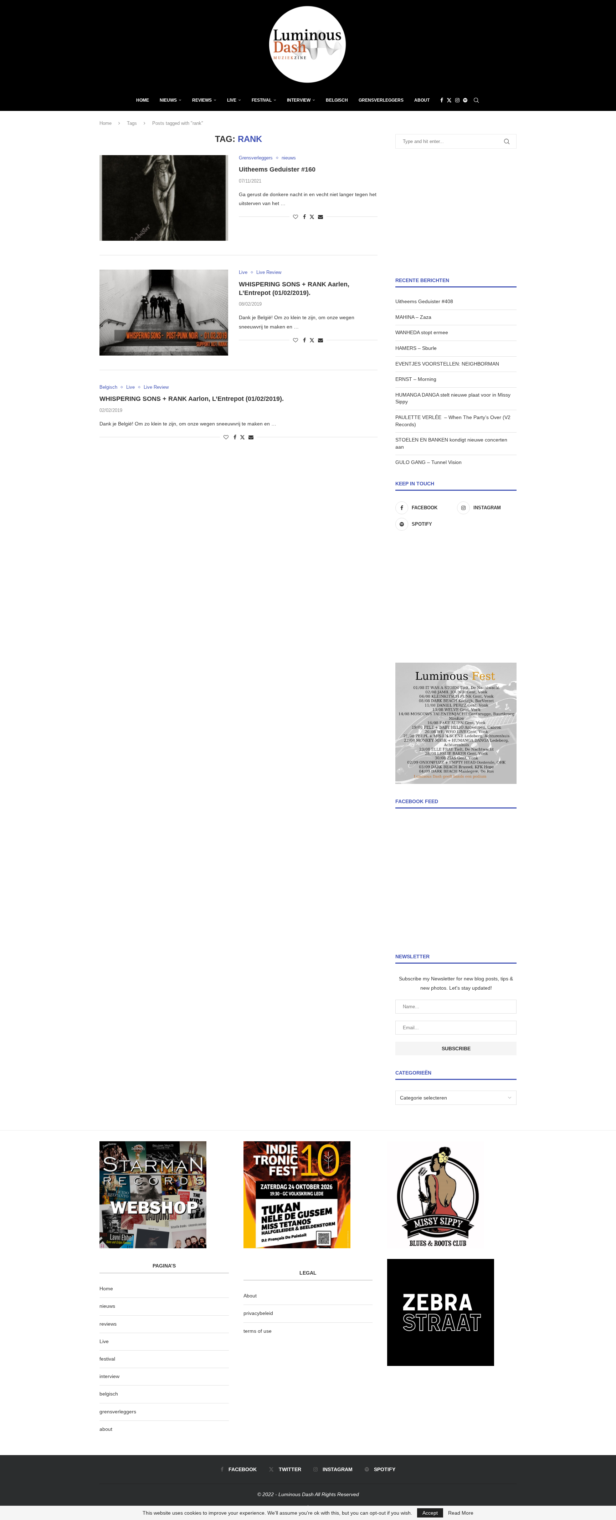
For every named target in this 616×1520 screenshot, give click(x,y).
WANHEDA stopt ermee (421, 332)
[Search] (476, 100)
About (422, 100)
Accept (430, 1513)
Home (142, 100)
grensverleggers (117, 1411)
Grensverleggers (381, 100)
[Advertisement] (456, 213)
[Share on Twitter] (311, 217)
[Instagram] (457, 100)
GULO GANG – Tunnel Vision (428, 462)
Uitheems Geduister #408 (424, 301)
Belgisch (337, 100)
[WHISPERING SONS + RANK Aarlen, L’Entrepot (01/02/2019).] (163, 312)
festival (107, 1359)
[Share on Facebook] (304, 217)
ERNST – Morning (415, 379)
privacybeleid (258, 1313)
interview (109, 1376)
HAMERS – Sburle (416, 348)
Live (231, 100)
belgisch (108, 1394)
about (105, 1429)
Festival (262, 100)
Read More (460, 1512)
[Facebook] (441, 100)
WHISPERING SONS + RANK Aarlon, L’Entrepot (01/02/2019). (191, 398)
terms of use (257, 1331)
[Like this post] (295, 217)
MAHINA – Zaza (413, 317)
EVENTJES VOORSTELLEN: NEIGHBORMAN (447, 364)
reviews (108, 1324)
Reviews (202, 100)
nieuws (168, 100)
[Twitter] (449, 100)
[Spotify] (465, 100)
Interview (298, 100)
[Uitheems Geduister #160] (163, 198)
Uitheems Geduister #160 (277, 169)
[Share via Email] (320, 217)
